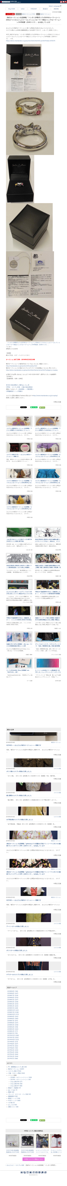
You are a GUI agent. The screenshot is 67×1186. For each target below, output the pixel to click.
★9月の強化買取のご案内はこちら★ (17, 385)
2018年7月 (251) (12, 1020)
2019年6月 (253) (12, 997)
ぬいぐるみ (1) (12, 1090)
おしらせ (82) (12, 1105)
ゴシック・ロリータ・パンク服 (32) (19, 1094)
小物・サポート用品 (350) (16, 1073)
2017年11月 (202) (13, 1037)
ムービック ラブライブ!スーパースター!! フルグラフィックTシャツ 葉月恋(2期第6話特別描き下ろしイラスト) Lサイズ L (42, 1151)
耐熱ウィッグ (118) (14, 1098)
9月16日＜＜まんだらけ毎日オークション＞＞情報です (23, 745)
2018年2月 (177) (12, 1031)
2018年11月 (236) (13, 1012)
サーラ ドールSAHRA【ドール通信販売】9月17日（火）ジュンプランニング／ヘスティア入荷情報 (48, 672)
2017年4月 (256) (12, 1052)
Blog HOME (11, 9)
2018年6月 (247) (12, 1023)
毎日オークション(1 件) (28, 14)
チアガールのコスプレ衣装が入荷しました (19, 974)
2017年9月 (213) (12, 1042)
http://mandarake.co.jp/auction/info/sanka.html (21, 366)
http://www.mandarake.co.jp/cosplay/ (45, 395)
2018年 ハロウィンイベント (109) (21, 1077)
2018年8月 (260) (12, 1018)
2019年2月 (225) (12, 1006)
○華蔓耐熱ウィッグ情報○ (14, 391)
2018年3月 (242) (12, 1029)
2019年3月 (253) (12, 1004)
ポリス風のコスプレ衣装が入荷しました (19, 771)
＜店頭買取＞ (21, 389)
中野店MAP (34, 9)
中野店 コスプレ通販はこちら (33, 1159)
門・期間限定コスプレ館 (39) (17, 1067)
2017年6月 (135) (12, 1048)
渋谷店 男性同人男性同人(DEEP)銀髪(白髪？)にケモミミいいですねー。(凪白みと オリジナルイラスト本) (47, 541)
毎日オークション (45, 14)
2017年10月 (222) (13, 1039)
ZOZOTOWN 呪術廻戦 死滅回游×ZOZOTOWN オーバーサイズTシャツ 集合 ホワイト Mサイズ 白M (12, 1151)
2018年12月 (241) (13, 1010)
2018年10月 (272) (13, 1014)
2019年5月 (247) (12, 999)
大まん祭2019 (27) (16, 1081)
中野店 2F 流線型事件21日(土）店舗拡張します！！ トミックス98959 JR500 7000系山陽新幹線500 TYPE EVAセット (19, 619)
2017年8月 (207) (12, 1044)
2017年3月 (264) (12, 1054)
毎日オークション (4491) (16, 1069)
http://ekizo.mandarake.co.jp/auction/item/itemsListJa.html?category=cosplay (32, 370)
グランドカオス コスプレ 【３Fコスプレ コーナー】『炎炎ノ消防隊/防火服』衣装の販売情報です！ (48, 645)
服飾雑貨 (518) (13, 1096)
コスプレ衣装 (57, 768)
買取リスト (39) (13, 1107)
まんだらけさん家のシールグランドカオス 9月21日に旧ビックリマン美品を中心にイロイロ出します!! (19, 593)
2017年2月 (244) (12, 1056)
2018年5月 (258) (12, 1025)
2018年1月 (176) (12, 1033)
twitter (23, 9)
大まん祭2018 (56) (16, 1084)
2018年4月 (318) (12, 1027)
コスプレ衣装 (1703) (14, 1071)
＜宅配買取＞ (30, 389)
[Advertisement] (33, 706)
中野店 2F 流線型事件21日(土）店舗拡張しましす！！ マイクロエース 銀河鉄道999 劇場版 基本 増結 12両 (48, 593)
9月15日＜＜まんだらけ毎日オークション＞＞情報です (23, 900)
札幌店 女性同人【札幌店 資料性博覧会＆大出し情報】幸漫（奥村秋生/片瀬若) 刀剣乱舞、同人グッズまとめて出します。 (48, 567)
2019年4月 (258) (12, 1002)
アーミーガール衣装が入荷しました (17, 926)
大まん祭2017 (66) (16, 1086)
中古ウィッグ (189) (14, 1100)
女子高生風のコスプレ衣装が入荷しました (19, 819)
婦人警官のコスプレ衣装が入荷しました (19, 795)
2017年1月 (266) (12, 1058)
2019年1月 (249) (12, 1008)
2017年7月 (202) (12, 1046)
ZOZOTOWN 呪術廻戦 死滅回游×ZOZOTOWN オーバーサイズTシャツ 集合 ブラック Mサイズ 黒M (27, 1151)
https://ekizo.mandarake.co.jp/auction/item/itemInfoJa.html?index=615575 (30, 41)
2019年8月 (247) (12, 993)
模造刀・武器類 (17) (14, 1088)
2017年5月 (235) (12, 1050)
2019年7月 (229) (12, 995)
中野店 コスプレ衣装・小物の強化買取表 (19, 387)
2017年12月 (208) (13, 1035)
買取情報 (56, 9)
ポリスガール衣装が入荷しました (16, 950)
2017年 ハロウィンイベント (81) (20, 1079)
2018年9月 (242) (12, 1016)
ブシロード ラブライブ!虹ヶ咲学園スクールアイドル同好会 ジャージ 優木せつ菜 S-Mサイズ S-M (57, 1151)
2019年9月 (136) (12, 991)
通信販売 (45, 9)
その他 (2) (11, 1102)
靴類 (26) (11, 1092)
